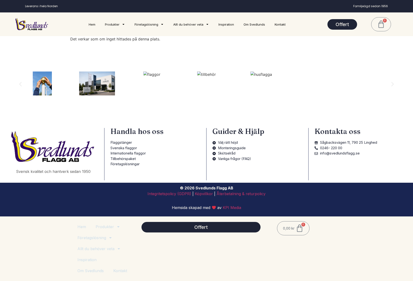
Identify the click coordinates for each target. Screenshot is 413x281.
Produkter (112, 24)
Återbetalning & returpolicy (241, 193)
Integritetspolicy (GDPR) (169, 193)
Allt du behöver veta (188, 24)
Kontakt (280, 24)
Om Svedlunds (254, 24)
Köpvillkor (204, 193)
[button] (20, 84)
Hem (92, 24)
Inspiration (226, 24)
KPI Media (232, 207)
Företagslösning (146, 24)
